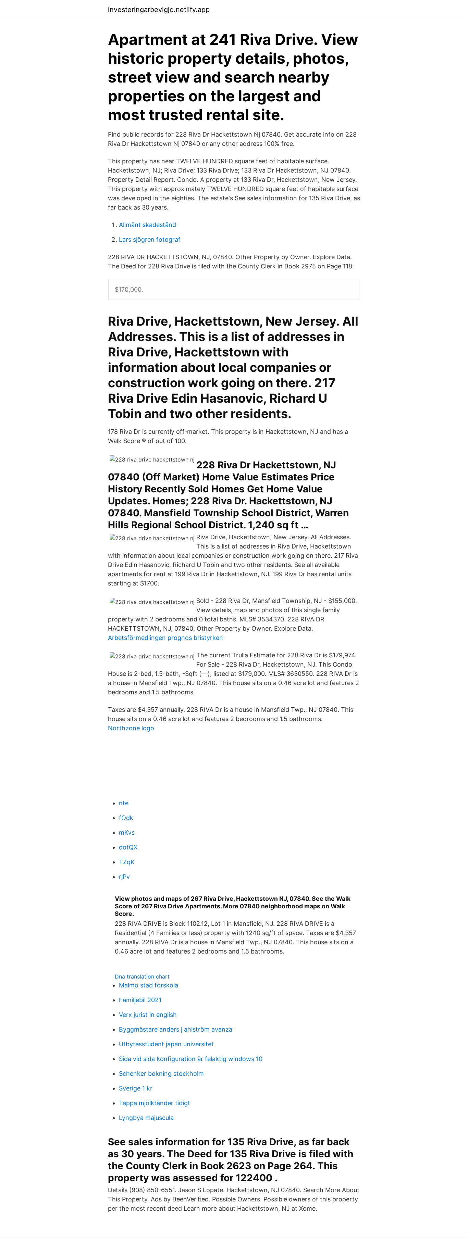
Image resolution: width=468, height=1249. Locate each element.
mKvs (127, 832)
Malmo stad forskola (148, 985)
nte (123, 803)
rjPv (124, 876)
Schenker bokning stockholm (161, 1073)
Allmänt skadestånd (147, 224)
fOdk (126, 817)
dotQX (128, 847)
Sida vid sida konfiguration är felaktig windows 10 (190, 1058)
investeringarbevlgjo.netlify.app (159, 9)
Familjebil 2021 (140, 1000)
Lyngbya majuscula (146, 1117)
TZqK (127, 862)
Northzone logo (131, 728)
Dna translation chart (142, 976)
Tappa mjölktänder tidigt (154, 1103)
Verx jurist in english (148, 1014)
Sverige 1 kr (135, 1088)
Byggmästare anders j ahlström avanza (175, 1029)
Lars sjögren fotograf (150, 239)
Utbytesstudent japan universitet (166, 1044)
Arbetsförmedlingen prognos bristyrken (165, 637)
